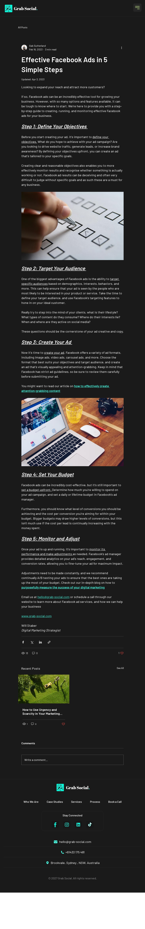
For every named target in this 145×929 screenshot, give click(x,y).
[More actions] (121, 47)
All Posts (22, 27)
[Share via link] (49, 642)
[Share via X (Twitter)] (31, 642)
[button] (31, 802)
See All (120, 667)
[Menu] (137, 8)
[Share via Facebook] (23, 642)
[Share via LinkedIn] (40, 642)
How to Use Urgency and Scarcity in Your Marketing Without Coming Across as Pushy (41, 711)
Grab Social (25, 8)
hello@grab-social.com (75, 842)
